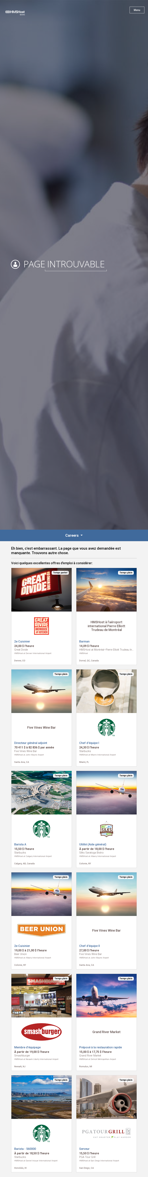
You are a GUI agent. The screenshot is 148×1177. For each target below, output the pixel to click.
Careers (72, 535)
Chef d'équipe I (89, 743)
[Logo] (19, 11)
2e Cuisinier (22, 641)
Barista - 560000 (25, 1149)
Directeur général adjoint (30, 743)
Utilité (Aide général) (92, 844)
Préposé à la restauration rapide (100, 1047)
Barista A (20, 844)
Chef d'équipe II (89, 946)
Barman (84, 641)
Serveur (84, 1149)
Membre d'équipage (27, 1047)
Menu (137, 10)
